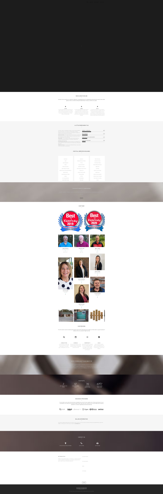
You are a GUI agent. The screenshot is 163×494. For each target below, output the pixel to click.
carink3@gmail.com (77, 423)
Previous (80, 198)
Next (82, 198)
